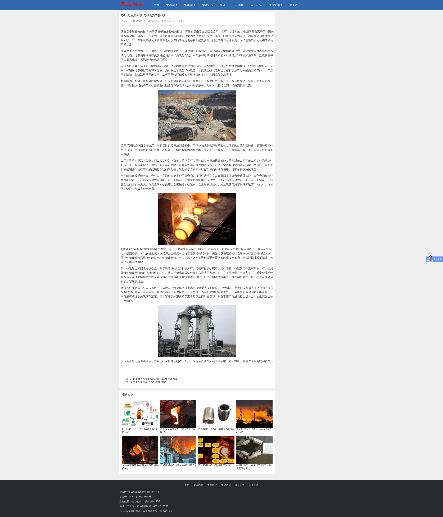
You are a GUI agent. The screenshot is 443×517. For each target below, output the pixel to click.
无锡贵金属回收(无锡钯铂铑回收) (148, 382)
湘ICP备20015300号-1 (141, 496)
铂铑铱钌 (226, 485)
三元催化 (238, 5)
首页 (156, 5)
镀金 (223, 5)
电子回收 (254, 485)
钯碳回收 (198, 485)
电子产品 (256, 5)
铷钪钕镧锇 (275, 5)
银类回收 (189, 5)
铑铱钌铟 (207, 5)
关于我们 (294, 5)
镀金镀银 (240, 485)
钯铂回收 (171, 5)
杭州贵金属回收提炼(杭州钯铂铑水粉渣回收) (154, 379)
